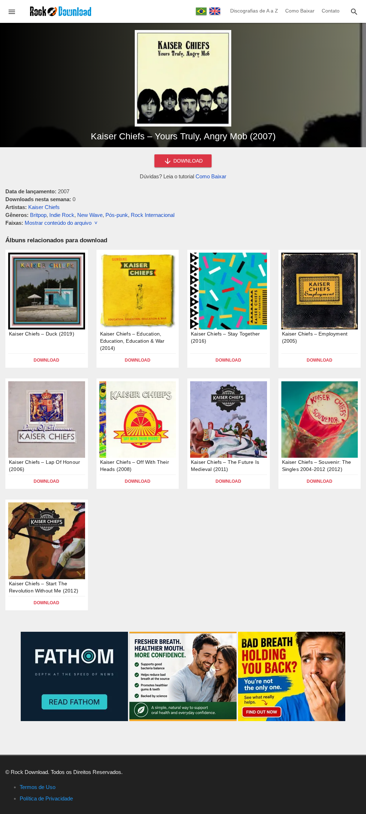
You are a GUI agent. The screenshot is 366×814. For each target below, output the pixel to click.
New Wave (90, 215)
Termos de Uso (37, 787)
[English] (214, 11)
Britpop (38, 215)
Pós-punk (116, 215)
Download (46, 360)
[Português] (201, 11)
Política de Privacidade (46, 798)
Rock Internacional (152, 215)
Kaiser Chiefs (44, 207)
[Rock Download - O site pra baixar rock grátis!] (60, 11)
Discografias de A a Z (254, 11)
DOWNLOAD (187, 161)
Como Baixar (300, 11)
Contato (331, 11)
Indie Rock (61, 215)
